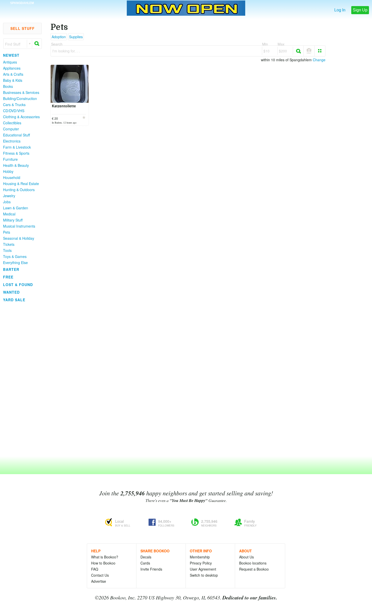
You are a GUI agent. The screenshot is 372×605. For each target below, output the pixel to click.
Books (8, 86)
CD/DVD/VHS (13, 110)
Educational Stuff (16, 134)
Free (8, 276)
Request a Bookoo (254, 569)
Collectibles (12, 122)
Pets (6, 232)
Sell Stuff (22, 28)
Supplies (76, 36)
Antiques (10, 62)
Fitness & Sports (16, 153)
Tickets (8, 244)
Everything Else (15, 262)
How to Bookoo (103, 563)
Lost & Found (18, 284)
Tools (7, 250)
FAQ (94, 569)
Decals (145, 556)
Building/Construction (20, 98)
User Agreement (203, 569)
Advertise (98, 581)
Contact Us (100, 575)
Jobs (7, 201)
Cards (145, 563)
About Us (246, 556)
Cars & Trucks (14, 104)
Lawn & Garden (15, 207)
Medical (9, 213)
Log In (339, 10)
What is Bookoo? (104, 556)
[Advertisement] (20, 379)
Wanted (11, 292)
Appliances (11, 68)
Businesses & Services (21, 92)
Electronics (11, 141)
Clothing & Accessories (21, 116)
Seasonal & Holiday (18, 238)
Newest (11, 55)
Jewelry (9, 195)
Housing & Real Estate (21, 183)
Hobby (8, 171)
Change (319, 59)
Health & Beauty (16, 165)
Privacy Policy (201, 563)
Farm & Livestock (17, 147)
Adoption (59, 36)
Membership (200, 556)
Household (11, 177)
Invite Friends (151, 569)
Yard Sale (14, 299)
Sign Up (360, 10)
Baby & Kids (12, 80)
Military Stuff (13, 220)
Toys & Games (15, 256)
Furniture (10, 159)
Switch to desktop (204, 575)
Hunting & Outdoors (19, 189)
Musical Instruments (19, 226)
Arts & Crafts (13, 74)
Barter (11, 269)
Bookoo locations (252, 563)
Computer (11, 128)
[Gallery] (320, 51)
